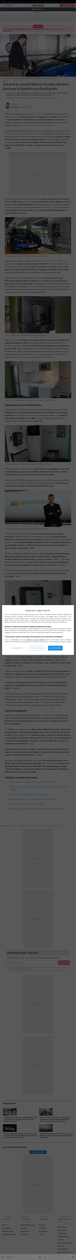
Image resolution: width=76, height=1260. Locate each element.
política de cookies (51, 622)
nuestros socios (29, 614)
